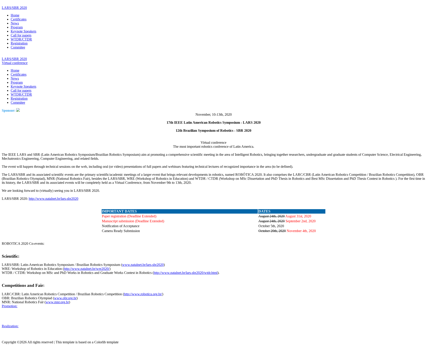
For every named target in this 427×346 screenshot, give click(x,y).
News (15, 23)
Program (17, 27)
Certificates (18, 19)
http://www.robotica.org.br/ (143, 294)
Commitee (18, 47)
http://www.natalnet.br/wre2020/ (86, 269)
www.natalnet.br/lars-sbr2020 (143, 265)
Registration (19, 43)
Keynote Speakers (23, 31)
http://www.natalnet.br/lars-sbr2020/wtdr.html (186, 273)
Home (15, 15)
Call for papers (21, 35)
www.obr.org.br (65, 298)
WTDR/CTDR (21, 39)
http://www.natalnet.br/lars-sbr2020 (53, 198)
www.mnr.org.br (57, 302)
